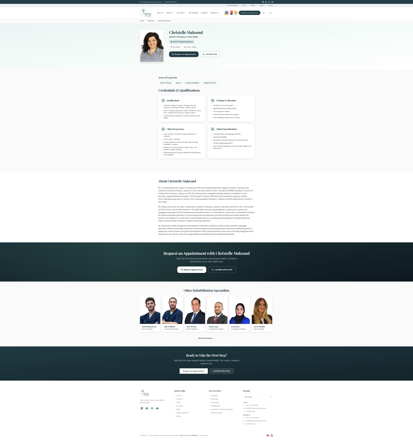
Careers (270, 5)
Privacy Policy (204, 435)
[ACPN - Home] (145, 12)
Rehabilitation (215, 406)
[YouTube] (272, 2)
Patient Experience (182, 413)
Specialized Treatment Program (222, 409)
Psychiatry (214, 395)
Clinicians (151, 21)
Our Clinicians (193, 13)
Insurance (204, 13)
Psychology (215, 402)
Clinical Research (232, 5)
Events (253, 5)
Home (142, 21)
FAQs (244, 5)
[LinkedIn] (263, 2)
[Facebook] (266, 2)
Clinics (178, 402)
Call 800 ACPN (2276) (223, 270)
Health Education (217, 413)
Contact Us (214, 13)
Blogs (178, 409)
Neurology (214, 399)
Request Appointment (193, 270)
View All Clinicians (205, 338)
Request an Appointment (249, 13)
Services (169, 13)
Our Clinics (180, 13)
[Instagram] (269, 2)
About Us (160, 13)
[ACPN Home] (144, 393)
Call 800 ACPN (211, 54)
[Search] (264, 13)
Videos (178, 416)
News (261, 5)
